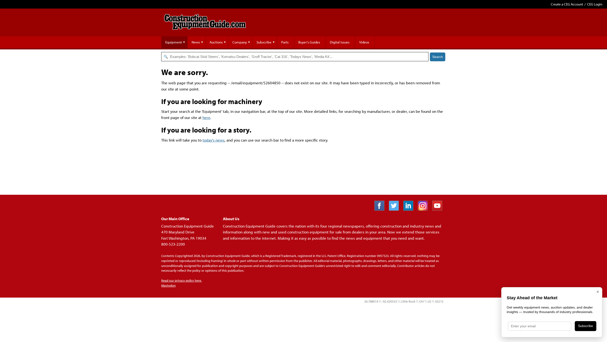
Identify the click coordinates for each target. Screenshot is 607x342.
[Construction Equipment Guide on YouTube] (439, 209)
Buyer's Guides (309, 42)
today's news (213, 140)
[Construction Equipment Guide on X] (395, 209)
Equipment (173, 42)
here (206, 117)
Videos (364, 42)
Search (437, 57)
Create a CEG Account (567, 4)
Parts (285, 42)
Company (239, 42)
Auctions (216, 42)
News (196, 42)
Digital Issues (339, 42)
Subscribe (264, 42)
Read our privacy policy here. (181, 280)
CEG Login (594, 4)
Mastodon (168, 285)
